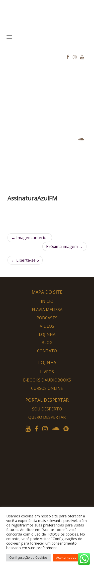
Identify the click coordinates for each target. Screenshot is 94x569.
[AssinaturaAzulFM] (47, 218)
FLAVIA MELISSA (47, 309)
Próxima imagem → (64, 246)
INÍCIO (47, 301)
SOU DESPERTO (47, 409)
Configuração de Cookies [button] (28, 557)
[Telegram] (52, 489)
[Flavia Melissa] (7, 47)
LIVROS (47, 371)
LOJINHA (47, 334)
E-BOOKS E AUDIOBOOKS (47, 380)
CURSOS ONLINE (47, 388)
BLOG (47, 342)
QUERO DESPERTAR (47, 417)
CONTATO (47, 351)
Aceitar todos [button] (66, 557)
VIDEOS (47, 326)
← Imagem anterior (29, 237)
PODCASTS (47, 318)
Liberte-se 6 (25, 260)
